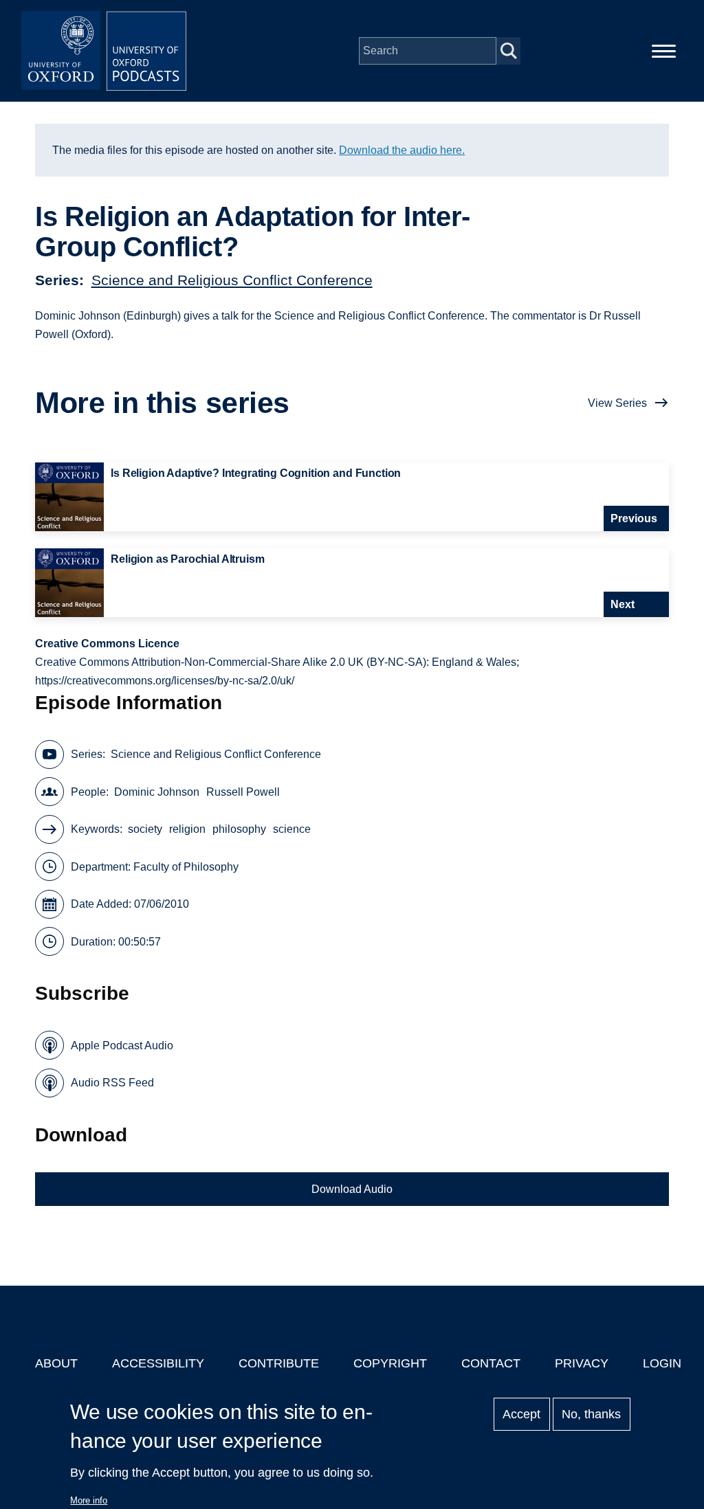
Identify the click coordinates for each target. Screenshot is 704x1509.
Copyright (390, 1363)
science (292, 829)
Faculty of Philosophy (186, 867)
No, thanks (591, 1414)
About (56, 1363)
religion (187, 829)
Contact (490, 1363)
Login (662, 1363)
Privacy (581, 1363)
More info (88, 1500)
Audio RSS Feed (112, 1082)
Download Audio (352, 1189)
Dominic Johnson (156, 792)
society (145, 829)
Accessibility (158, 1363)
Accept (521, 1414)
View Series (617, 403)
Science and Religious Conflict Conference (232, 280)
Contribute (279, 1363)
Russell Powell (243, 792)
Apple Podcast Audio (122, 1045)
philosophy (239, 829)
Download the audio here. (402, 150)
